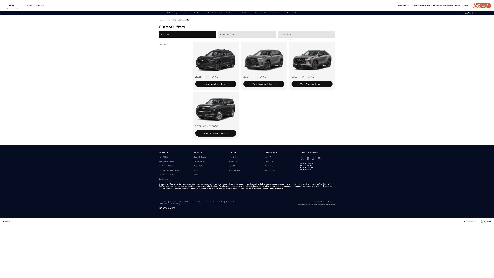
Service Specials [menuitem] (199, 161)
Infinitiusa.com (167, 208)
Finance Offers (227, 34)
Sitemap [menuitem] (173, 202)
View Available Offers (214, 84)
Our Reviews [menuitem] (233, 157)
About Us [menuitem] (232, 166)
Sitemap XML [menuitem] (184, 202)
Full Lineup (166, 34)
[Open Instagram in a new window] (319, 158)
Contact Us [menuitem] (233, 161)
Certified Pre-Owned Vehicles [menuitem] (169, 170)
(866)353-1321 (407, 5)
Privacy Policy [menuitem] (197, 202)
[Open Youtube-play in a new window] (313, 158)
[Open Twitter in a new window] (302, 158)
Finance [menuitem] (252, 13)
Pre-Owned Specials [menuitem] (166, 175)
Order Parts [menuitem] (198, 166)
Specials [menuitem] (210, 13)
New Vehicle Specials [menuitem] (166, 161)
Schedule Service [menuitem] (200, 157)
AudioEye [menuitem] (163, 204)
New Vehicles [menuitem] (163, 157)
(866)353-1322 (425, 5)
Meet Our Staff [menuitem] (234, 170)
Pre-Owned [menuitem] (198, 13)
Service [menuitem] (196, 175)
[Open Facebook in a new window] (308, 158)
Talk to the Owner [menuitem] (277, 13)
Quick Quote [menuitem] (163, 179)
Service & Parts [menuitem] (239, 13)
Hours (466, 5)
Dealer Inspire (330, 204)
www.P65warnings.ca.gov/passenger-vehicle (264, 188)
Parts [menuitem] (196, 170)
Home (173, 20)
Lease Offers (286, 34)
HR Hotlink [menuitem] (230, 202)
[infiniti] (14, 6)
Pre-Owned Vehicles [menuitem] (166, 166)
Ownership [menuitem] (289, 13)
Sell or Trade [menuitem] (223, 13)
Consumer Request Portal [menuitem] (214, 202)
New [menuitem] (186, 13)
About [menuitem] (263, 13)
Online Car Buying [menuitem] (173, 13)
